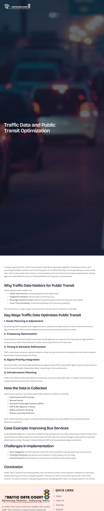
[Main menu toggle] (97, 6)
